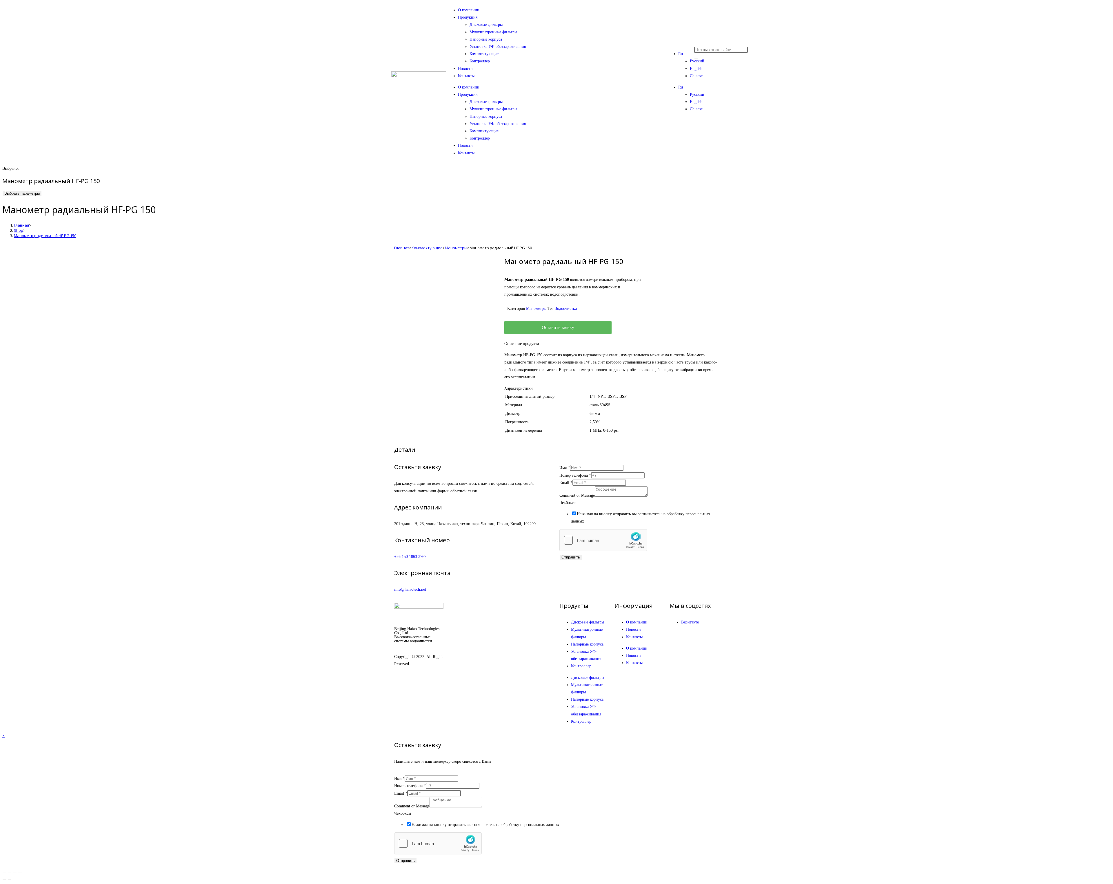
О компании (468, 10)
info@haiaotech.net (410, 589)
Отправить (570, 557)
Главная (401, 247)
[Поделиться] (15, 872)
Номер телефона (575, 475)
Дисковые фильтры (486, 24)
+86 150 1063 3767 (410, 556)
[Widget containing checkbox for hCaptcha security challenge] (603, 540)
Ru (680, 54)
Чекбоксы (567, 502)
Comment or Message (577, 495)
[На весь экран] (10, 872)
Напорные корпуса (486, 39)
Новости (465, 68)
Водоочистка (565, 308)
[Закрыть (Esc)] (20, 872)
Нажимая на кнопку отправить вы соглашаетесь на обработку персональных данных (485, 824)
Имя (564, 468)
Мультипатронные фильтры (493, 32)
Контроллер (480, 61)
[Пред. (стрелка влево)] (4, 879)
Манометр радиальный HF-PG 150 (45, 235)
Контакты (466, 76)
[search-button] (696, 58)
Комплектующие (484, 54)
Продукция (467, 17)
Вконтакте (690, 622)
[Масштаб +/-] (4, 872)
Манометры (456, 247)
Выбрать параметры (22, 193)
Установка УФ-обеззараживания (498, 46)
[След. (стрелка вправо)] (10, 879)
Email (565, 482)
